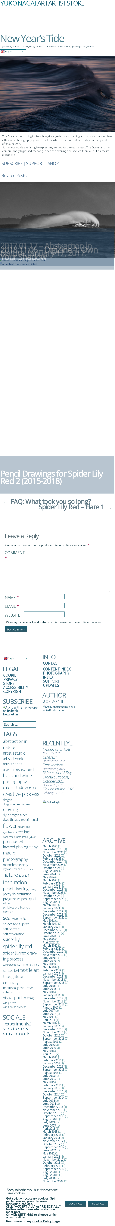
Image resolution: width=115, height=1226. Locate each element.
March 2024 (50, 880)
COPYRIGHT (13, 691)
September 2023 (53, 899)
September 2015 (53, 1070)
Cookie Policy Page (46, 1221)
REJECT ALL (98, 1204)
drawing (10, 810)
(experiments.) (17, 1024)
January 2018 (51, 995)
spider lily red (17, 946)
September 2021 (53, 917)
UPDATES (51, 685)
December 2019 (53, 952)
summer (23, 964)
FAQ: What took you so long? (47, 501)
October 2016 (51, 1035)
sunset (90, 46)
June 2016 (49, 1048)
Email (12, 606)
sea (84, 46)
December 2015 (53, 1066)
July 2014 (49, 1101)
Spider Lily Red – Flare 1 (75, 507)
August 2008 (50, 1175)
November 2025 (53, 852)
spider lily (11, 939)
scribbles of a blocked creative (16, 909)
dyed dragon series (15, 815)
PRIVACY (10, 679)
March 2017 (50, 1023)
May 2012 (49, 1153)
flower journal (24, 826)
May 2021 (49, 921)
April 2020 (49, 942)
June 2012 (49, 1150)
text (16, 970)
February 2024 (52, 883)
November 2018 (53, 980)
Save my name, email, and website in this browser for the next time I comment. (55, 622)
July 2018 (49, 986)
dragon (7, 800)
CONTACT (51, 663)
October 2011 (51, 1163)
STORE (8, 683)
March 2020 (50, 945)
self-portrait (11, 929)
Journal (39, 46)
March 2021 (50, 924)
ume (37, 988)
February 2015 (52, 1085)
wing (30, 998)
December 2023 (53, 889)
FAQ (54, 701)
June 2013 (49, 1125)
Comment (14, 555)
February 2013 (52, 1135)
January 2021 (51, 927)
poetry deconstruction (17, 894)
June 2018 (49, 989)
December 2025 (53, 849)
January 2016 (51, 1063)
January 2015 (51, 1088)
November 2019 (53, 955)
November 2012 (53, 1141)
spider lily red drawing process (20, 956)
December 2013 (53, 1107)
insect (25, 836)
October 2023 (51, 896)
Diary (31, 46)
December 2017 (53, 998)
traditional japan (13, 988)
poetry (33, 889)
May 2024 (49, 877)
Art (26, 46)
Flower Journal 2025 (58, 789)
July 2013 (49, 1122)
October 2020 (51, 933)
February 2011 (52, 1166)
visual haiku (17, 992)
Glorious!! (50, 757)
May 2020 (49, 939)
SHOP (53, 163)
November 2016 (53, 1032)
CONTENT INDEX (57, 669)
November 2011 (53, 1159)
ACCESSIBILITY (15, 687)
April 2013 (49, 1129)
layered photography (20, 847)
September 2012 (53, 1147)
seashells (19, 918)
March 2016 (50, 1057)
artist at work (13, 758)
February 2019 (52, 970)
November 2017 (53, 1001)
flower (10, 825)
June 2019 (49, 961)
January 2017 (51, 1026)
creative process (21, 794)
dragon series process (16, 804)
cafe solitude (13, 787)
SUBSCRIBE (11, 163)
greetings (77, 46)
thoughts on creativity (13, 979)
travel (29, 987)
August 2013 (50, 1119)
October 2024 (51, 868)
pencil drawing (16, 889)
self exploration (13, 934)
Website (12, 615)
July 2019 (49, 958)
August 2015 (50, 1073)
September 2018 (53, 983)
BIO (45, 701)
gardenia (8, 832)
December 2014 (53, 1091)
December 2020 (53, 930)
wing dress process (14, 1007)
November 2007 (53, 1181)
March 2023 (50, 905)
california (30, 788)
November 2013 (53, 1110)
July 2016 (49, 1045)
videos (16, 1028)
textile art (29, 970)
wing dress (9, 1003)
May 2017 (49, 1017)
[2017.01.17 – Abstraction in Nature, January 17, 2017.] (57, 219)
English (8, 51)
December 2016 (53, 1029)
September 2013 (53, 1116)
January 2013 (51, 1138)
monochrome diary (15, 865)
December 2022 (53, 911)
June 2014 (49, 1104)
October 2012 (51, 1144)
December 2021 (53, 914)
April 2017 (49, 1020)
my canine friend (12, 869)
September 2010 (53, 1169)
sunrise (34, 964)
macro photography (15, 856)
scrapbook (16, 1033)
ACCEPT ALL (75, 1204)
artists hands (12, 763)
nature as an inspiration (17, 878)
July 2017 (49, 1011)
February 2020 (52, 948)
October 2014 (51, 1094)
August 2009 (50, 1172)
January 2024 (51, 886)
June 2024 (49, 874)
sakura (6, 903)
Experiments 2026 (56, 749)
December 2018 (53, 976)
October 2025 (51, 855)
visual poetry (14, 998)
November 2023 (53, 893)
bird (30, 769)
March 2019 (50, 967)
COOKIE (9, 675)
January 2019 (51, 973)
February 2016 (52, 1060)
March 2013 (50, 1132)
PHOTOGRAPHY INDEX (56, 675)
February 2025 (52, 859)
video (6, 992)
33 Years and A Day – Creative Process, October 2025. (58, 777)
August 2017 (50, 1007)
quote (33, 898)
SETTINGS (25, 1215)
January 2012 (51, 1156)
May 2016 (49, 1051)
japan (33, 837)
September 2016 (53, 1039)
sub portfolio (9, 964)
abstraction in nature (60, 46)
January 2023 (51, 908)
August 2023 (50, 902)
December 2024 (53, 862)
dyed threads (11, 819)
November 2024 (53, 865)
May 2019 (49, 964)
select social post (15, 924)
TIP (61, 701)
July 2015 (49, 1076)
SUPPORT (35, 163)
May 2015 (49, 1082)
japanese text (13, 841)
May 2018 (49, 992)
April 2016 (49, 1054)
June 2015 (49, 1079)
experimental (29, 819)
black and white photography (17, 778)
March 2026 (50, 846)
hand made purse (12, 836)
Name (12, 597)
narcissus (28, 869)
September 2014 (53, 1097)
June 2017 (49, 1014)
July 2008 (49, 1178)
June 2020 (49, 936)
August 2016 (50, 1042)
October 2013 (51, 1113)
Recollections (53, 765)
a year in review (14, 769)
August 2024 (50, 871)
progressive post (15, 898)
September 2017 (53, 1004)
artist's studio (14, 753)
